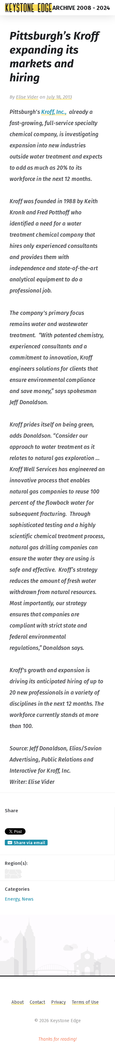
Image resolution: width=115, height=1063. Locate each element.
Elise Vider (27, 97)
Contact (37, 1002)
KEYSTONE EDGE (28, 7)
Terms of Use (85, 1002)
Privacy (58, 1002)
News (28, 899)
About (18, 1002)
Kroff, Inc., (53, 112)
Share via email (29, 842)
